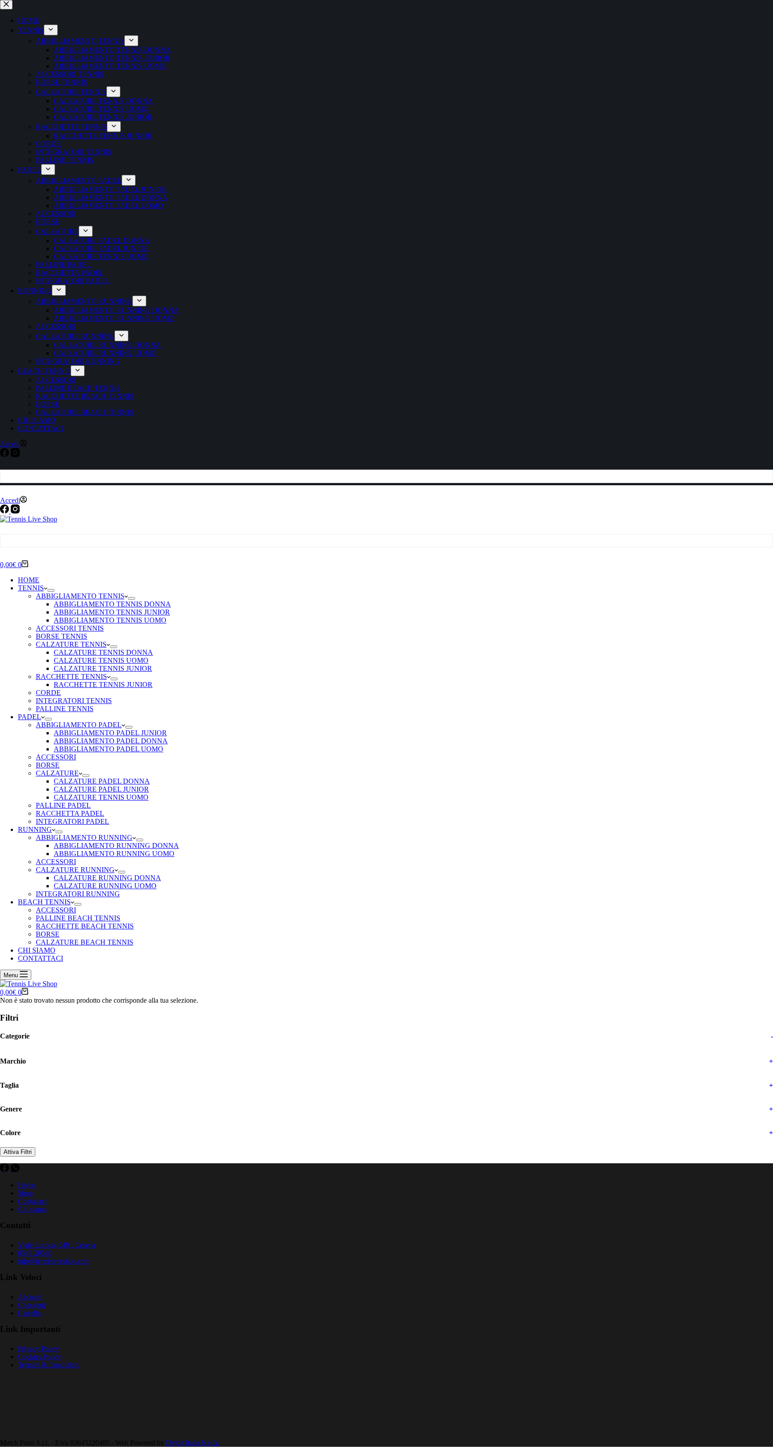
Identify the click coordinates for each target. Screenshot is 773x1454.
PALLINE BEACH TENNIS (78, 918)
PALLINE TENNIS (64, 708)
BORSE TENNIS (61, 636)
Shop (25, 1193)
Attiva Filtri (18, 1152)
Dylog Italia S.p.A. (193, 1442)
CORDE (48, 692)
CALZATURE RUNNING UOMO (105, 886)
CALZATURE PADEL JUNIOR (101, 789)
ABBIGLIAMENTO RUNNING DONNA (116, 845)
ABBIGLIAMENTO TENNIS (80, 596)
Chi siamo (32, 1209)
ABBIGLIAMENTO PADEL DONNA (111, 741)
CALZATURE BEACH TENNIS (84, 942)
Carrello (29, 1313)
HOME (28, 580)
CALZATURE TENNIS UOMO (101, 660)
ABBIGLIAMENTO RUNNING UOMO (114, 853)
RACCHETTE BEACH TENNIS (85, 926)
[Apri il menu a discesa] (51, 590)
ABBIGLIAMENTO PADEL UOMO (108, 749)
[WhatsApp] (15, 1170)
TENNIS (31, 588)
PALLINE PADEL (63, 805)
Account (30, 1297)
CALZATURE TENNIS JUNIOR (103, 668)
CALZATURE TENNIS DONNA (103, 652)
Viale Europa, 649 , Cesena (56, 1245)
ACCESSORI (56, 757)
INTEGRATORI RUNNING (78, 894)
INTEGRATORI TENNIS (74, 700)
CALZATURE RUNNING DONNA (107, 878)
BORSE (47, 765)
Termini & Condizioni (49, 1365)
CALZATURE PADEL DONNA (102, 781)
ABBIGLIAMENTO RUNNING (84, 837)
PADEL (29, 717)
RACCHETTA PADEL (70, 813)
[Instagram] (15, 511)
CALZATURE (57, 773)
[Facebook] (5, 511)
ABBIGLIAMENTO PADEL (79, 725)
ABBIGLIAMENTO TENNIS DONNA (112, 604)
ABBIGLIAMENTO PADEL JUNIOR (110, 733)
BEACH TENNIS (44, 902)
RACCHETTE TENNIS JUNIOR (103, 684)
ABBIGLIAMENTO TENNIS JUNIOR (112, 612)
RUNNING (35, 829)
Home (26, 1185)
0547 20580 (35, 1253)
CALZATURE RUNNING (75, 869)
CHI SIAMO (36, 950)
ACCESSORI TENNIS (70, 628)
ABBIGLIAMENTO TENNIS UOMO (110, 620)
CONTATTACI (40, 958)
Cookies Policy (39, 1357)
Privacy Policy (38, 1348)
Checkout (31, 1305)
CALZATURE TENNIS (71, 644)
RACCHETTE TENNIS (71, 676)
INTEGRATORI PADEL (72, 821)
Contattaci (32, 1201)
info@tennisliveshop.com (54, 1261)
